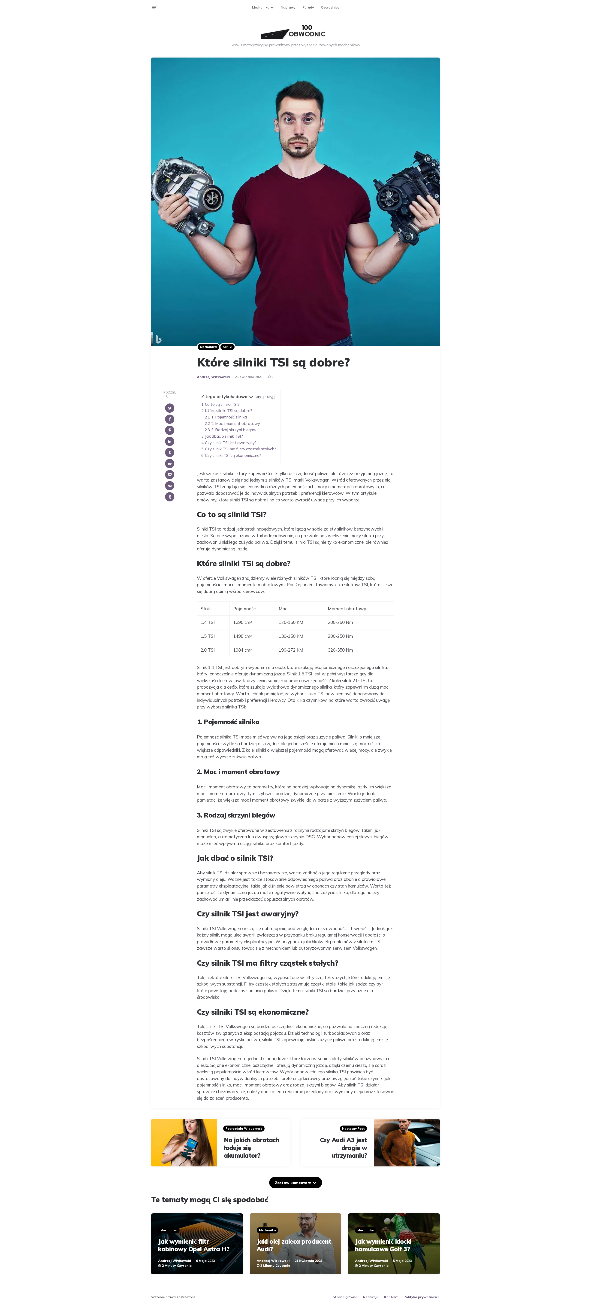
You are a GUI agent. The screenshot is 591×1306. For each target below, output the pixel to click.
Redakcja (370, 1297)
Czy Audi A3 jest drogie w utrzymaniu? (343, 1148)
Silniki (227, 347)
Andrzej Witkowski (213, 377)
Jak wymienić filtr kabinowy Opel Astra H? (193, 1245)
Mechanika (260, 7)
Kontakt (391, 1297)
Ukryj (269, 397)
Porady (308, 7)
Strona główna (345, 1297)
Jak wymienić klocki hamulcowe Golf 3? (383, 1245)
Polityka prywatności (421, 1297)
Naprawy (288, 7)
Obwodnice (330, 7)
